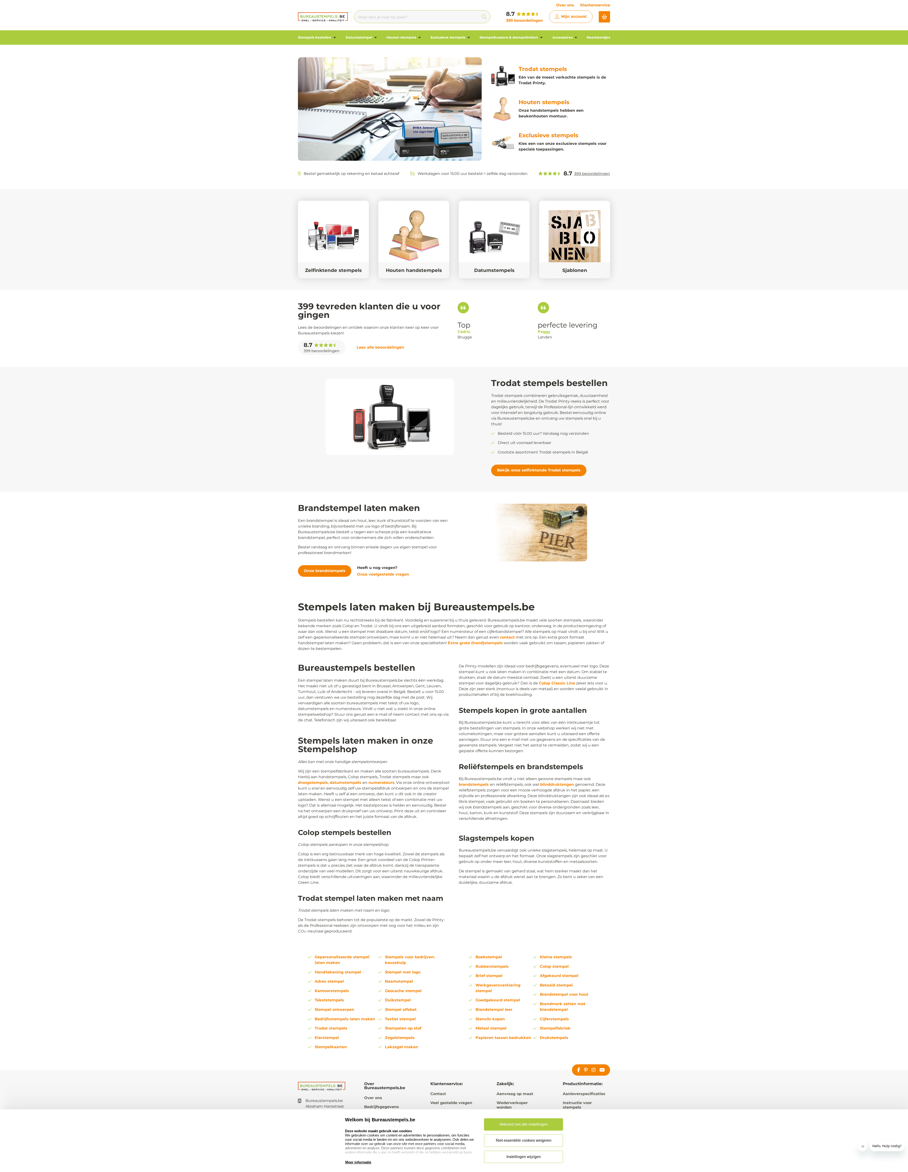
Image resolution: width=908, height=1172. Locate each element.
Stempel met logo (402, 972)
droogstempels (313, 782)
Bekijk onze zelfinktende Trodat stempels (539, 470)
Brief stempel (489, 975)
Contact (438, 1094)
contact (507, 637)
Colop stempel (554, 966)
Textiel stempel (400, 1019)
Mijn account (574, 16)
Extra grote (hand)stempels (475, 643)
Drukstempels (554, 1037)
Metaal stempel (491, 1028)
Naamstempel (399, 981)
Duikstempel (398, 1000)
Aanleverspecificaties (584, 1094)
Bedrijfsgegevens (381, 1107)
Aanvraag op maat (515, 1094)
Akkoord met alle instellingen (523, 1124)
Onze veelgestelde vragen (383, 574)
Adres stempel (329, 981)
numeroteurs (381, 782)
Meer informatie (358, 1162)
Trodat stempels (331, 1028)
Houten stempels (401, 37)
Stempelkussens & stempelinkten (509, 37)
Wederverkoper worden (512, 1105)
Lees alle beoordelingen (380, 347)
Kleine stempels (556, 957)
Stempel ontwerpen (334, 1009)
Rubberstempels (492, 966)
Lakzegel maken (401, 1047)
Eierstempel (327, 1037)
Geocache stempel (403, 991)
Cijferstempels (554, 1019)
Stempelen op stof (403, 1028)
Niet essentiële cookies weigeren (523, 1140)
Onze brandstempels (324, 570)
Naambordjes (598, 37)
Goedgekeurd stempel (498, 1000)
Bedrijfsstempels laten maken (345, 1019)
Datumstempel (359, 37)
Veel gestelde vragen (451, 1103)
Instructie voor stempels (577, 1105)
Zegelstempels (400, 1037)
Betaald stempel (556, 985)
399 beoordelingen (524, 20)
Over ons (565, 5)
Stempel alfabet (401, 1009)
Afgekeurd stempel (559, 975)
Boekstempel (489, 957)
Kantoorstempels (332, 991)
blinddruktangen (557, 784)
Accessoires (562, 37)
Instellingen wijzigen (523, 1157)
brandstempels (474, 784)
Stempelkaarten (331, 1047)
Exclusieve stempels (448, 37)
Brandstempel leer (494, 1009)
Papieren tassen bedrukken (503, 1037)
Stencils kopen (490, 1019)
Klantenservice (595, 5)
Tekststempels (329, 1000)
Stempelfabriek (555, 1028)
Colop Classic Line (557, 683)
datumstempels (346, 782)
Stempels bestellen (315, 37)
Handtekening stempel (338, 972)
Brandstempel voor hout (564, 994)
